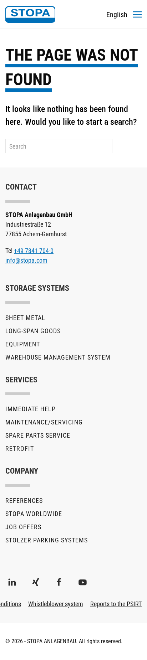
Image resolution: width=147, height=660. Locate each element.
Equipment (22, 344)
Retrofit (19, 448)
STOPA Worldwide (33, 513)
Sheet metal (25, 317)
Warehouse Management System (58, 357)
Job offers (23, 527)
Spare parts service (37, 435)
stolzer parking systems (46, 540)
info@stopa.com (26, 260)
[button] (137, 14)
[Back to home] (30, 14)
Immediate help (30, 409)
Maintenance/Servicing (44, 422)
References (24, 500)
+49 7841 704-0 (34, 250)
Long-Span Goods (33, 331)
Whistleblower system (55, 604)
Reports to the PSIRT (116, 604)
